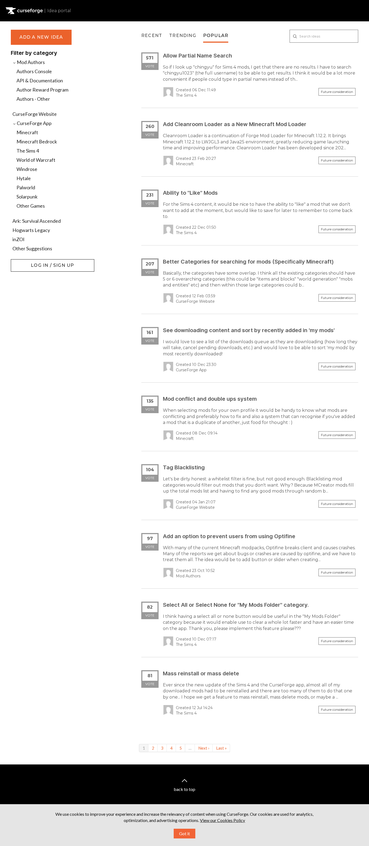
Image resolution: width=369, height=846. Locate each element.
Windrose (26, 169)
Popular (215, 35)
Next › (203, 748)
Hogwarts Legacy (31, 230)
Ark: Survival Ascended (36, 221)
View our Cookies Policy (222, 820)
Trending (182, 35)
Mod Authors (30, 62)
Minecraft (27, 132)
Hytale (23, 178)
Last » (221, 748)
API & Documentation (39, 80)
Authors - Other (33, 99)
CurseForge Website (34, 114)
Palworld (25, 187)
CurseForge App (34, 123)
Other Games (30, 206)
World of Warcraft (35, 160)
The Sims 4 (27, 151)
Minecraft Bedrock (36, 141)
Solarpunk (27, 197)
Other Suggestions (32, 248)
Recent (151, 35)
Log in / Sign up (24, 261)
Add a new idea (41, 37)
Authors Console (34, 71)
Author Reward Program (42, 90)
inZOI (18, 239)
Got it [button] (184, 833)
